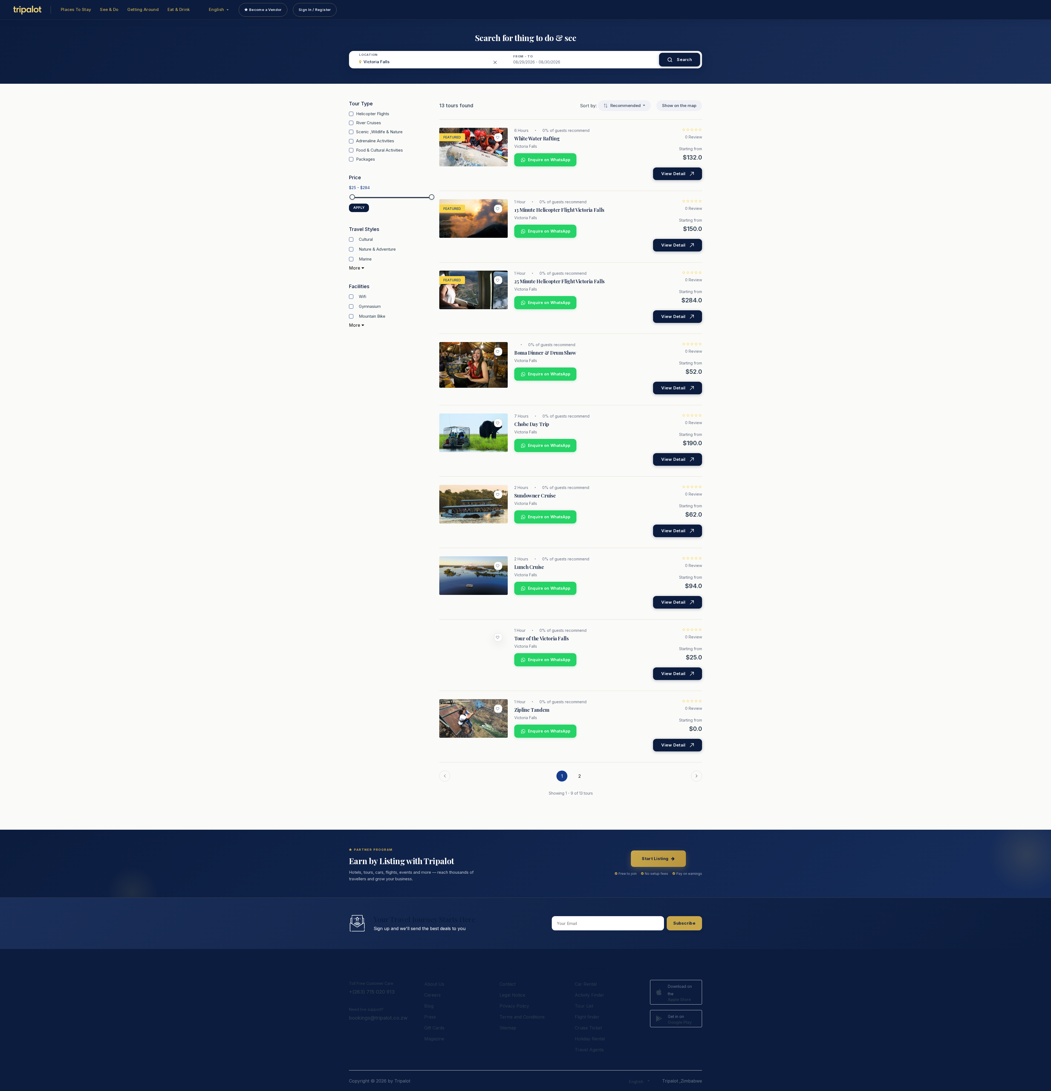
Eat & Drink (179, 9)
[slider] (352, 197)
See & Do (109, 9)
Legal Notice (512, 995)
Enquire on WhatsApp (549, 159)
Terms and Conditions (522, 1017)
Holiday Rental (590, 1038)
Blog (429, 1006)
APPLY (359, 208)
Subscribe (684, 923)
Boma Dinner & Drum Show (545, 352)
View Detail (673, 173)
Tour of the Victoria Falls (541, 638)
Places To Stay (76, 9)
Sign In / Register (315, 9)
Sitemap (507, 1028)
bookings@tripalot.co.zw (378, 1018)
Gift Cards (434, 1028)
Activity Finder (589, 995)
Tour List (584, 1006)
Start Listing (655, 858)
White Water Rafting (536, 138)
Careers (432, 995)
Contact (507, 984)
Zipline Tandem (531, 710)
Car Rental (586, 984)
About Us (434, 984)
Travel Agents (589, 1049)
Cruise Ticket (588, 1028)
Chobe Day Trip (531, 424)
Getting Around (143, 9)
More (355, 268)
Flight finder (587, 1017)
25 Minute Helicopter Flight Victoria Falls (559, 281)
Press (430, 1017)
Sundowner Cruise (535, 495)
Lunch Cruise (529, 567)
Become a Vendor (265, 9)
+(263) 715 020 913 (372, 992)
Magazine (434, 1038)
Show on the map (679, 105)
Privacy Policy (514, 1006)
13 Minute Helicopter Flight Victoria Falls (559, 210)
